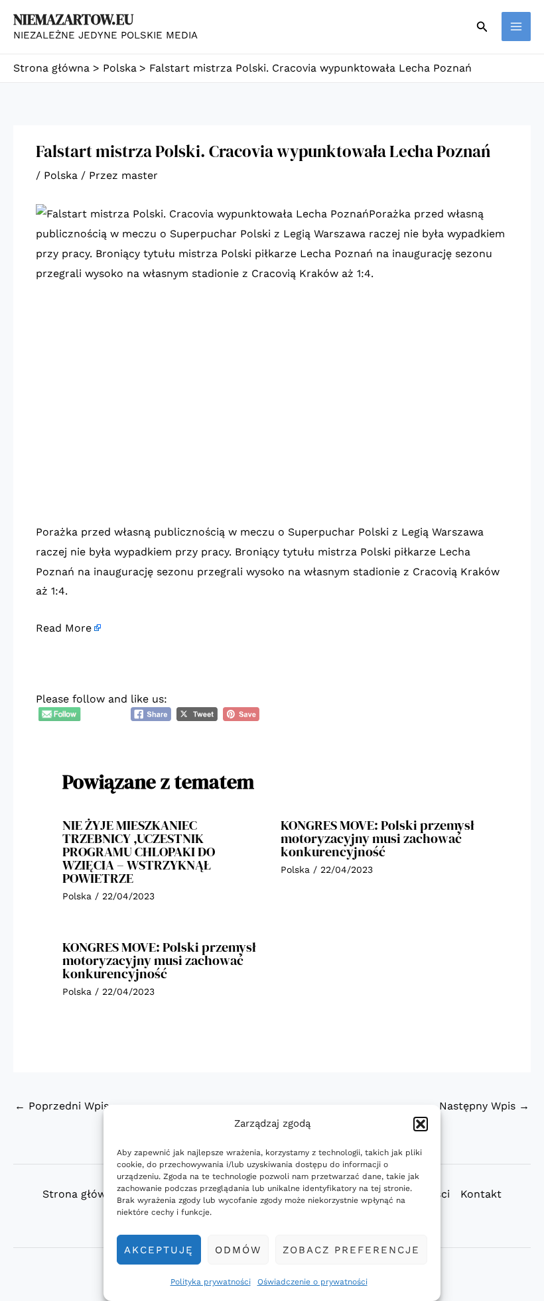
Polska (61, 175)
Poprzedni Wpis (62, 1106)
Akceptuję (159, 1250)
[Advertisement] (272, 393)
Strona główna (80, 1194)
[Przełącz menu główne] (516, 26)
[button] (420, 1124)
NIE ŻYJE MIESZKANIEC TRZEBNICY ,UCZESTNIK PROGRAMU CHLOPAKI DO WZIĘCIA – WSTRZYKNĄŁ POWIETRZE (138, 851)
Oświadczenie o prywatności (312, 1281)
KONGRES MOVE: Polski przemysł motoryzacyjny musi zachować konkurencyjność (377, 838)
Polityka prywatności (210, 1281)
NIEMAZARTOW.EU (73, 19)
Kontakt (481, 1194)
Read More (64, 628)
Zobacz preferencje (351, 1250)
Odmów (238, 1250)
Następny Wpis (484, 1106)
